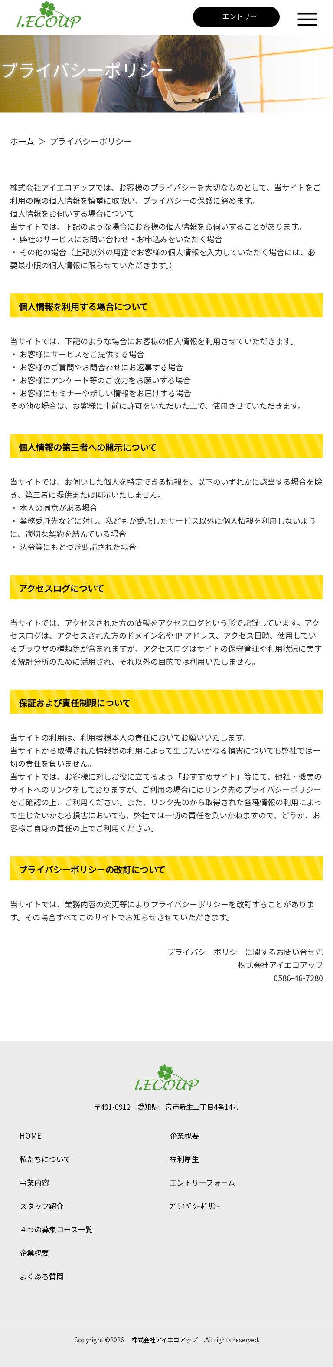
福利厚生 (184, 1158)
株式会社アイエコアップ (164, 1339)
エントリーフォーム (202, 1182)
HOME (30, 1135)
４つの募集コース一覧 (56, 1229)
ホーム (22, 141)
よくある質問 (42, 1276)
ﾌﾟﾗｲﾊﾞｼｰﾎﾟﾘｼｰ (195, 1205)
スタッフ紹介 (42, 1205)
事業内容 (34, 1182)
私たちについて (45, 1158)
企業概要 (34, 1252)
